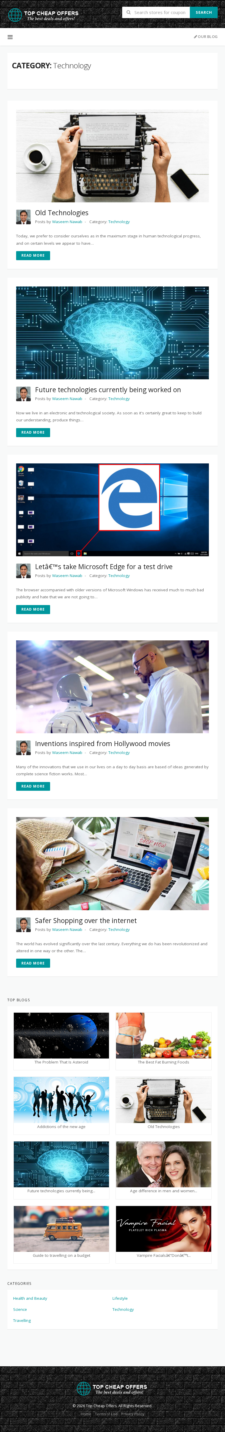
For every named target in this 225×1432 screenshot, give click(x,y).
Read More (33, 255)
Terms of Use (106, 1414)
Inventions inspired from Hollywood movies (102, 743)
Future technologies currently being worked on (108, 389)
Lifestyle (120, 1298)
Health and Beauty (30, 1298)
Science (20, 1309)
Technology (123, 1309)
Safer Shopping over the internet (86, 920)
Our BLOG (208, 36)
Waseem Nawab (67, 221)
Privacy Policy (132, 1414)
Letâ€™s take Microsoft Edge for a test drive (104, 566)
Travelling (22, 1320)
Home (86, 1414)
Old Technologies (61, 212)
